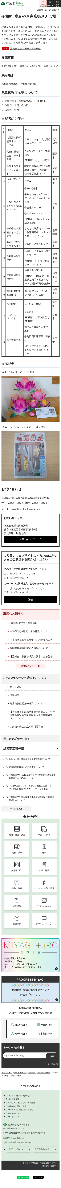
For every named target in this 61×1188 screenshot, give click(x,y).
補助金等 (32, 1073)
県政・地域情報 (20, 1073)
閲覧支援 (50, 3)
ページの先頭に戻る (31, 1085)
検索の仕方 (54, 1064)
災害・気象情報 (42, 3)
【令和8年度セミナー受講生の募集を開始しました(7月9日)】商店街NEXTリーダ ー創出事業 (32, 787)
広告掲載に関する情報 (17, 1106)
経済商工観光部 (13, 748)
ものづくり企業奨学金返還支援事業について (29, 759)
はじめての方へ (14, 1113)
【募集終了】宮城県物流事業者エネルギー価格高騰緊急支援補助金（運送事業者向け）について (32, 715)
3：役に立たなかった (18, 578)
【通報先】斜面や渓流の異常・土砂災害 (31, 656)
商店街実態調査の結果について (26, 703)
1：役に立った (14, 574)
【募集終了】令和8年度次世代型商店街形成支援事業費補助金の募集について (32, 776)
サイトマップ (13, 1117)
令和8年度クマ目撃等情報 (23, 623)
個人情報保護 (13, 1099)
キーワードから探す (14, 1047)
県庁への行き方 (16, 1149)
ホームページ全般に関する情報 (20, 1110)
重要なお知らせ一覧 (30, 666)
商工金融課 (16, 687)
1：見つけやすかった (18, 588)
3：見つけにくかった (18, 592)
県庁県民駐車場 (41, 1149)
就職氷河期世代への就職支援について (26, 767)
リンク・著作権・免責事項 (19, 1096)
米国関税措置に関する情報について (29, 648)
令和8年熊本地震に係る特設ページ (28, 631)
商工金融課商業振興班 (16, 525)
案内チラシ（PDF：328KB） (25, 48)
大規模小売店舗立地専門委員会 (26, 726)
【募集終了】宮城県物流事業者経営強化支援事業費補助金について (31, 798)
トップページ (6, 1073)
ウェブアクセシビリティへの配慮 (21, 1103)
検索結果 (14, 695)
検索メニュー (57, 3)
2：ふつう (32, 574)
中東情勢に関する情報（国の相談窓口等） (32, 640)
